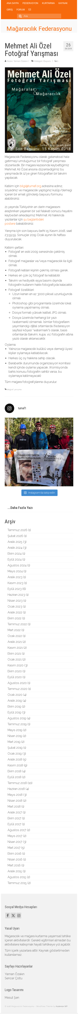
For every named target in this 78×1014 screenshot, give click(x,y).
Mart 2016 (14, 865)
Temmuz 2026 (17, 530)
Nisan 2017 (15, 842)
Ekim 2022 (14, 618)
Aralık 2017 (15, 812)
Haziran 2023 (16, 595)
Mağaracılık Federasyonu (39, 28)
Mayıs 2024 (15, 571)
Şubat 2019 (15, 747)
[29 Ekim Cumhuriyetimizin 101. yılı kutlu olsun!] (39, 452)
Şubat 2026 (15, 536)
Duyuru (47, 61)
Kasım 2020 (15, 665)
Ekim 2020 (15, 671)
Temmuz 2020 (17, 689)
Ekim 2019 (14, 706)
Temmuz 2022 (17, 624)
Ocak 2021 (15, 659)
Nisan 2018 (15, 800)
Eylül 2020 (15, 677)
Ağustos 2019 (17, 718)
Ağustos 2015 (17, 877)
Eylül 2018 (14, 777)
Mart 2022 (14, 630)
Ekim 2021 (14, 653)
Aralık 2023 (15, 577)
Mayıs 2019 (15, 730)
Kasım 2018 (15, 765)
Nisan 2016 (15, 859)
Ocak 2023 (15, 606)
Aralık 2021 (15, 642)
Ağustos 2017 (17, 830)
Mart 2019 (14, 742)
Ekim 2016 (14, 853)
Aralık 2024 (15, 548)
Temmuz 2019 (17, 724)
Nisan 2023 (15, 600)
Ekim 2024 (15, 553)
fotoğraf (9, 389)
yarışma (18, 389)
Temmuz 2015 (17, 883)
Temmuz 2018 (17, 783)
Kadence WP (61, 1006)
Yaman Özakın (21, 61)
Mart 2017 (14, 847)
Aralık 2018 (15, 759)
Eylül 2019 (14, 712)
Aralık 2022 (15, 612)
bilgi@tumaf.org (30, 186)
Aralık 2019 (15, 700)
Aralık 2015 (15, 871)
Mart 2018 (14, 806)
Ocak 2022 (15, 636)
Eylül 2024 (15, 559)
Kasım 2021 (15, 647)
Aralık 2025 (15, 542)
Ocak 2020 (15, 695)
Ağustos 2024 (17, 565)
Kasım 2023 (15, 583)
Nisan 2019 (15, 736)
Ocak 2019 (15, 753)
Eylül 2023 (15, 589)
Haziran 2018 (16, 789)
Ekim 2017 (14, 818)
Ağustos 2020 (17, 683)
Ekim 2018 (14, 771)
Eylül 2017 (14, 824)
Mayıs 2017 (15, 836)
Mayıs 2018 (15, 795)
